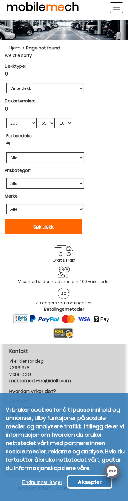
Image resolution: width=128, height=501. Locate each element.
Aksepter (90, 482)
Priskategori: (18, 170)
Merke (11, 196)
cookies (41, 409)
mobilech (42, 9)
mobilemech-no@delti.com (40, 381)
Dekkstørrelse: (20, 101)
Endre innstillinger (42, 482)
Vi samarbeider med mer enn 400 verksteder (64, 282)
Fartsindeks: (19, 136)
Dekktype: (15, 66)
